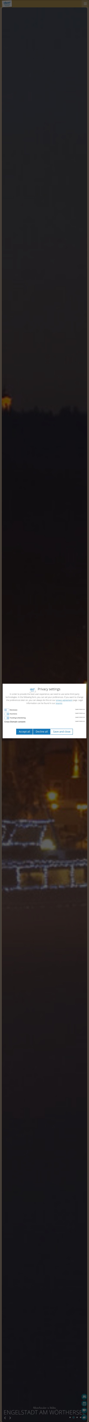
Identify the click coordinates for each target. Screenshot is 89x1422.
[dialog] (44, 711)
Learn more (79, 709)
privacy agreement (64, 700)
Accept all (24, 731)
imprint (59, 703)
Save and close (61, 731)
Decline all (42, 731)
